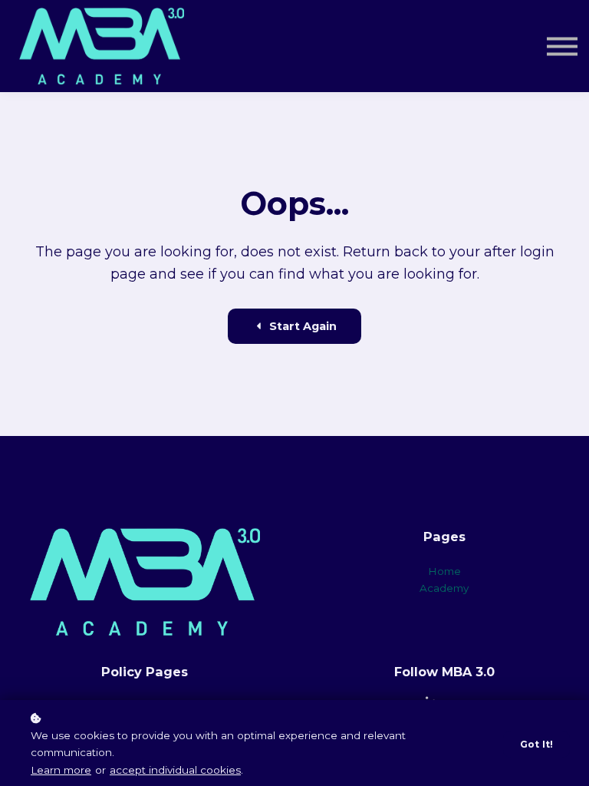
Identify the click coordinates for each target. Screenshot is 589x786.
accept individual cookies (175, 770)
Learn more (61, 770)
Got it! (536, 744)
